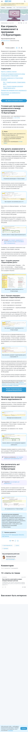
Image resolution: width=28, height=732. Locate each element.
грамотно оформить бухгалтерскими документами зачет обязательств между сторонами (14, 384)
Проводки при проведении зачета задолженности (14, 90)
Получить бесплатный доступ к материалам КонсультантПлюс (14, 389)
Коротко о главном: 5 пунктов (8, 71)
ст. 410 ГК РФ (16, 118)
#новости (14, 4)
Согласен (24, 728)
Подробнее (10, 730)
